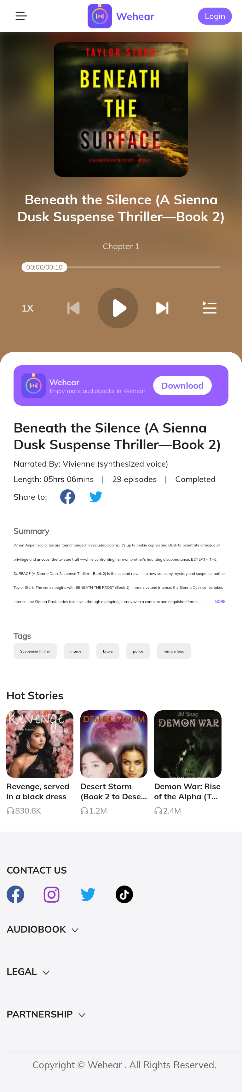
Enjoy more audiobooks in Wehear (97, 390)
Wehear (135, 16)
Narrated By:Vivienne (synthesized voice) (91, 463)
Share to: (30, 497)
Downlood (182, 385)
